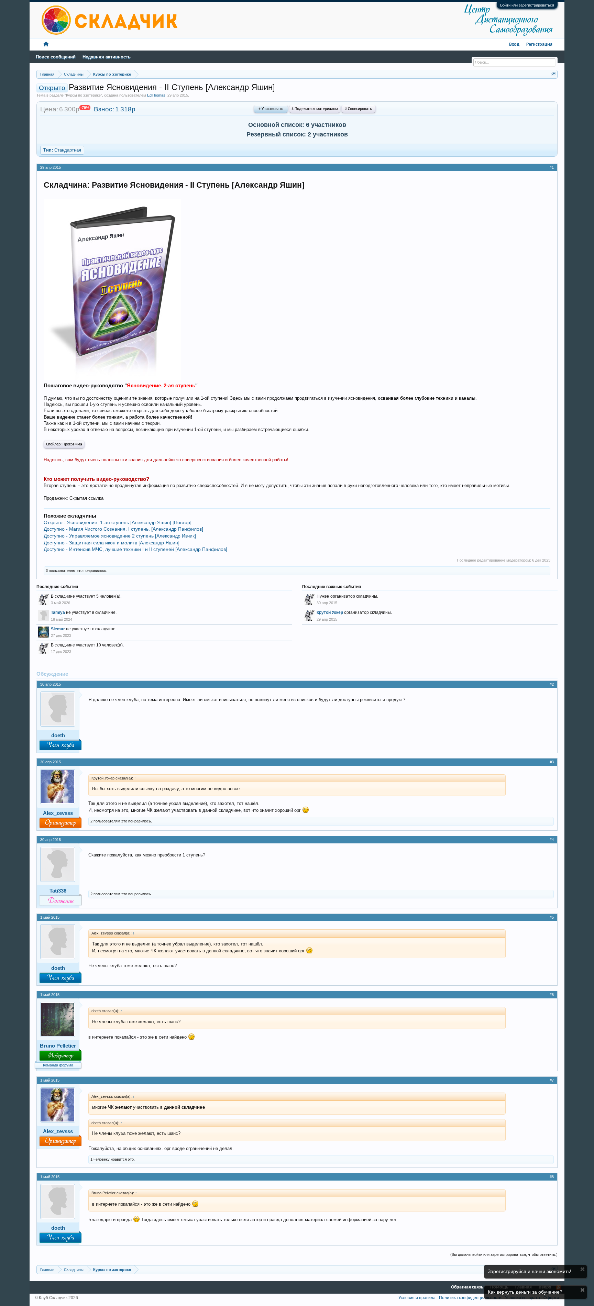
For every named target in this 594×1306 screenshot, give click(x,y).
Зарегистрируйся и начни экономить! (529, 1271)
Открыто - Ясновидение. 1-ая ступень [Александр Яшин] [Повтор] (117, 522)
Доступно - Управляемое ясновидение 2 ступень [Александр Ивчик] (120, 536)
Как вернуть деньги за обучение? (525, 1292)
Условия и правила (417, 1297)
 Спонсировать (358, 109)
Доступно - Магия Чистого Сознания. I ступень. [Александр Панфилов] (123, 529)
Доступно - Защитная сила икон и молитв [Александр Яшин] (111, 542)
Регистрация (539, 44)
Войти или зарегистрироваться (527, 5)
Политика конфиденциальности (470, 1297)
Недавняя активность (106, 56)
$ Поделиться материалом (315, 109)
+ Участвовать (270, 109)
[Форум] (46, 44)
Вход (514, 44)
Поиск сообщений (56, 56)
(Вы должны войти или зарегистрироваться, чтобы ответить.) (504, 1254)
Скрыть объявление (582, 1269)
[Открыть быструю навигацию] (553, 74)
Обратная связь (467, 1287)
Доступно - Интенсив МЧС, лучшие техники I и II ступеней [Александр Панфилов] (135, 549)
